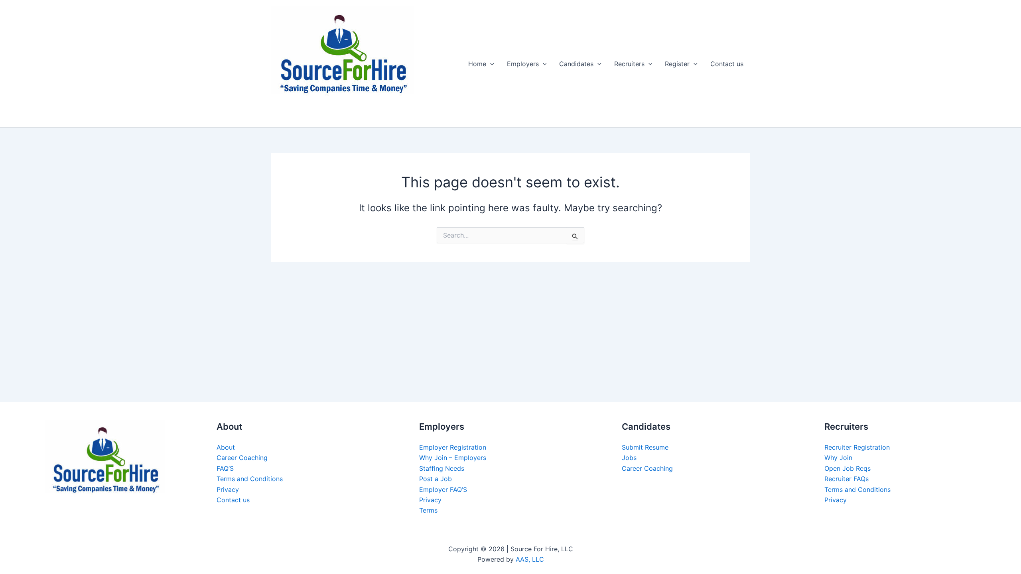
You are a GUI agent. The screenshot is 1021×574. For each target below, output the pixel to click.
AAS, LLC (530, 559)
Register (677, 64)
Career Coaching (242, 458)
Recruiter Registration (857, 447)
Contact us (726, 64)
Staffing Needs (441, 468)
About (226, 447)
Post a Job (435, 479)
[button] (490, 64)
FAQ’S (225, 468)
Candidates (576, 64)
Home (477, 64)
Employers (523, 64)
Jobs (629, 458)
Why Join (838, 458)
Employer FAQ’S (443, 489)
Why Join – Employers (452, 458)
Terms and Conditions (250, 479)
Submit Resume (645, 447)
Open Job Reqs (847, 468)
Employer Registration (452, 447)
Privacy (228, 489)
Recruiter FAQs (846, 479)
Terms (428, 510)
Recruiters (629, 64)
